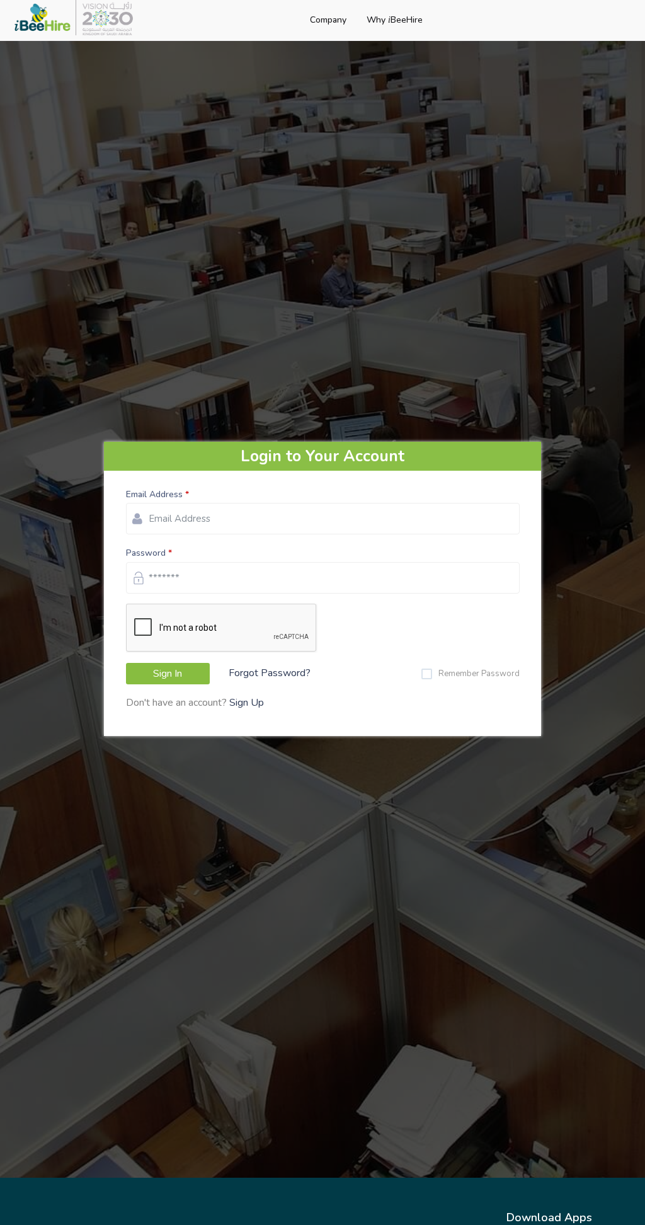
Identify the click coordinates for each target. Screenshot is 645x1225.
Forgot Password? (270, 673)
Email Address (154, 494)
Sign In (167, 674)
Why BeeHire (395, 20)
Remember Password (479, 673)
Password (146, 553)
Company (328, 20)
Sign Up (246, 703)
